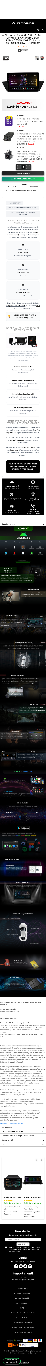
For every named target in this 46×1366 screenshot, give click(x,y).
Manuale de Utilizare (22, 1323)
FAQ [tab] (3, 1144)
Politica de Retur (22, 1318)
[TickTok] (25, 1266)
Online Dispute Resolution (22, 1328)
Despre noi (22, 1288)
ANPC (22, 1308)
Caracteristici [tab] (7, 1127)
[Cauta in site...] (43, 29)
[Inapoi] (2, 35)
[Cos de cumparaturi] (37, 29)
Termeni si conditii (22, 1298)
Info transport (22, 1303)
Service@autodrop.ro (24, 1279)
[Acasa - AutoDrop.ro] (23, 23)
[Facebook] (16, 1266)
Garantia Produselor (22, 1293)
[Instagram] (30, 1266)
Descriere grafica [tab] (8, 524)
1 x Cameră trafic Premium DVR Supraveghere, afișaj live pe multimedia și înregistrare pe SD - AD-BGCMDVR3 (30, 138)
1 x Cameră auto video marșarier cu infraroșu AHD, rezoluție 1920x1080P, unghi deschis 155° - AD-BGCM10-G (29, 155)
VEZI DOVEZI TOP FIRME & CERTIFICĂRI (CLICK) (22, 316)
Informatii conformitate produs (11, 1124)
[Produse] (3, 30)
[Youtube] (21, 1266)
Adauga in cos (23, 173)
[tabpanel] (23, 76)
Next (42, 79)
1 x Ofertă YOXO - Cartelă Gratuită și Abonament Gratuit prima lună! (30, 121)
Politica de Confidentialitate (22, 1313)
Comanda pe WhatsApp (24, 179)
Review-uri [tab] (7, 1140)
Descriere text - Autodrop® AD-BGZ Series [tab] (18, 1136)
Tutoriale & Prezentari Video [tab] (12, 1131)
